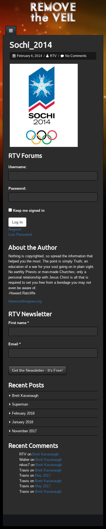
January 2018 (22, 422)
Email (14, 344)
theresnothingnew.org (25, 301)
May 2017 (43, 475)
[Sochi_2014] (44, 105)
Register (14, 229)
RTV (53, 56)
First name (18, 323)
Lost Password (20, 234)
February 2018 (23, 413)
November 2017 (24, 431)
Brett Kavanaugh (25, 396)
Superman (20, 404)
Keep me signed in (29, 210)
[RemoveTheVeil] (53, 12)
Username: (17, 167)
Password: (17, 188)
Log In (17, 222)
